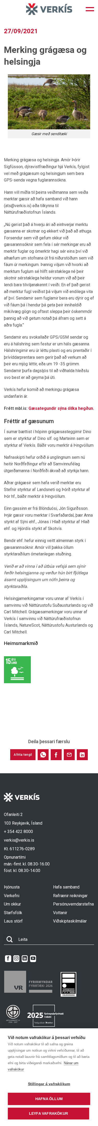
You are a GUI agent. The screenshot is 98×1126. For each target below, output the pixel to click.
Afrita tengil (23, 755)
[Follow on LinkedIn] (25, 958)
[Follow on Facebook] (8, 958)
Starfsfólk (13, 912)
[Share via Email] (69, 754)
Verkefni (11, 895)
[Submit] (9, 939)
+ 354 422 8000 (18, 831)
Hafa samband (66, 887)
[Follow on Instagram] (16, 958)
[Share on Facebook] (56, 754)
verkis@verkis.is (19, 840)
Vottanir (60, 912)
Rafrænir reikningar (70, 895)
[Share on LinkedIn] (82, 754)
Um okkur (12, 904)
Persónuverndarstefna (73, 904)
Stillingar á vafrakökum (49, 1084)
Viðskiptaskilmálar (70, 921)
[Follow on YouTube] (33, 958)
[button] (90, 9)
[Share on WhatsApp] (43, 754)
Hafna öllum (49, 1099)
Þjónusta (12, 887)
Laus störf (13, 921)
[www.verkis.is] (49, 9)
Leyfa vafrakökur (48, 1114)
